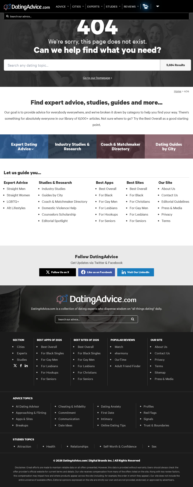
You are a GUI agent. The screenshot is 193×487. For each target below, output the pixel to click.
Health (50, 446)
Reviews (130, 6)
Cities (76, 6)
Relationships (79, 446)
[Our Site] (157, 6)
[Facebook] (21, 366)
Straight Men (16, 188)
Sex (154, 446)
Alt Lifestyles (16, 208)
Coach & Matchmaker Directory (64, 201)
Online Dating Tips (113, 425)
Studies (111, 6)
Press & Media (172, 208)
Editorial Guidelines (175, 201)
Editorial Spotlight (55, 220)
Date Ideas (65, 425)
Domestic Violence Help (59, 208)
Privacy (167, 214)
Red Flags (150, 412)
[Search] (132, 319)
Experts (93, 6)
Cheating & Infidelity (72, 406)
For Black (106, 195)
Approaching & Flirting (31, 412)
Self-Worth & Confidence (119, 446)
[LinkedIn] (26, 366)
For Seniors (107, 220)
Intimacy (106, 419)
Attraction (24, 446)
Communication (69, 419)
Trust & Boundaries (156, 425)
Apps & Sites (24, 419)
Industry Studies (53, 188)
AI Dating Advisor (27, 406)
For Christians (140, 201)
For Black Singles (52, 353)
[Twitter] (15, 366)
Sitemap (160, 372)
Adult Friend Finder (128, 366)
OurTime (120, 359)
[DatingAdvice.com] (27, 7)
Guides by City (52, 195)
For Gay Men (108, 201)
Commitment (67, 412)
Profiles (149, 406)
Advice (61, 6)
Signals (148, 419)
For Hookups (108, 214)
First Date (107, 412)
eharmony (121, 353)
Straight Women (18, 195)
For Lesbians (108, 208)
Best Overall (107, 188)
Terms (166, 220)
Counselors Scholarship (59, 214)
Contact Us (170, 195)
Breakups (22, 425)
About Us (168, 188)
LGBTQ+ (13, 201)
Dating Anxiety (111, 406)
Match (119, 346)
